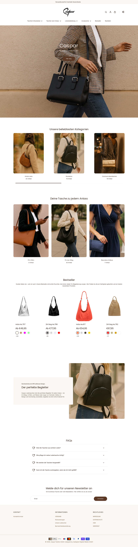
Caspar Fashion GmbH (57, 542)
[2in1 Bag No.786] (54, 306)
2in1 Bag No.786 (52, 324)
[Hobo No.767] (23, 306)
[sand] (111, 332)
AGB (94, 523)
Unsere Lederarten (60, 523)
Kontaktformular (18, 516)
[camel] (20, 332)
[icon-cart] (115, 12)
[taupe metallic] (85, 332)
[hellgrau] (51, 332)
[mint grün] (28, 332)
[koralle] (77, 332)
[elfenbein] (17, 332)
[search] (106, 12)
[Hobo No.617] (84, 306)
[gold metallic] (89, 332)
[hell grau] (81, 332)
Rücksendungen (60, 519)
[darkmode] (122, 12)
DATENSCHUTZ (97, 519)
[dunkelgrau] (47, 332)
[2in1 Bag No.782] (114, 306)
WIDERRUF (96, 526)
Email (35, 498)
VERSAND (58, 516)
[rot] (58, 332)
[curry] (115, 332)
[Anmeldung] (110, 12)
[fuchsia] (24, 332)
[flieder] (55, 332)
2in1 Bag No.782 (112, 324)
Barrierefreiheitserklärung (62, 526)
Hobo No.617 (81, 324)
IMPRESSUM (96, 516)
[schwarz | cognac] (119, 332)
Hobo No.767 (20, 324)
